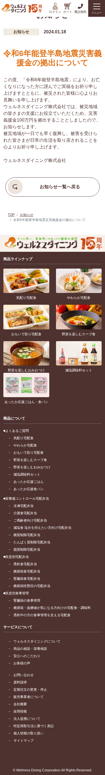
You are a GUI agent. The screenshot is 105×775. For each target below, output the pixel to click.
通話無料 (80, 11)
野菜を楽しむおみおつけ (31, 467)
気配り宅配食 (23, 438)
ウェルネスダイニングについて (36, 641)
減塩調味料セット (26, 474)
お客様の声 (21, 663)
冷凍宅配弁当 (23, 506)
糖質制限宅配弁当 (26, 535)
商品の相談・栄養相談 (30, 649)
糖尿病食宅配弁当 (26, 571)
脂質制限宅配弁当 (26, 549)
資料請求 (20, 682)
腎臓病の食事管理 (26, 600)
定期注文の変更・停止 (30, 690)
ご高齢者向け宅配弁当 (30, 520)
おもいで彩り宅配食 (28, 453)
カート (67, 11)
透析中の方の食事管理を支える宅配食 (42, 615)
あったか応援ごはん (28, 482)
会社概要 (20, 704)
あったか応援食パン (28, 489)
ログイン (55, 11)
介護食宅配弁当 (25, 513)
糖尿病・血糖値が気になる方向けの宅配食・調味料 (52, 608)
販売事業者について (28, 697)
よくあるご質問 (17, 431)
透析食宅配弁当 (25, 564)
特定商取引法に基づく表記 (33, 726)
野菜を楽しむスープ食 (30, 460)
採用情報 (20, 711)
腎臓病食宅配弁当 (26, 579)
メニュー (97, 12)
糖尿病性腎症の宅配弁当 (31, 586)
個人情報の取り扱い (28, 733)
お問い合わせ (23, 675)
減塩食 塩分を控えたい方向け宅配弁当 (42, 528)
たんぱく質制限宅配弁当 (31, 542)
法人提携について (26, 719)
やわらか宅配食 (25, 445)
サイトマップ (23, 741)
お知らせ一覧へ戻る (60, 186)
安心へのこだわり (26, 656)
